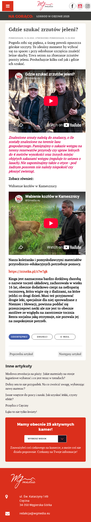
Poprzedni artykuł (21, 354)
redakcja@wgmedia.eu (34, 513)
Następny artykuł (70, 354)
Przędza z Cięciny (17, 405)
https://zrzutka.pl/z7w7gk (28, 272)
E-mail (65, 336)
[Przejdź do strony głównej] (45, 6)
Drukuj (42, 336)
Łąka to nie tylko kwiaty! (21, 412)
